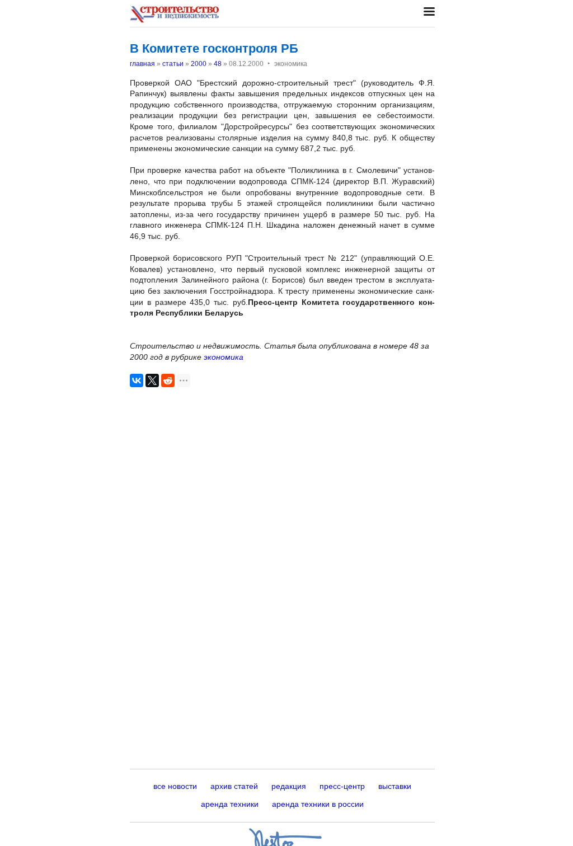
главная (142, 64)
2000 (198, 64)
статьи (173, 64)
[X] (152, 380)
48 (218, 64)
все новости (175, 786)
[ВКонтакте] (136, 380)
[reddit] (168, 380)
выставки (394, 786)
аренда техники (230, 804)
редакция (288, 786)
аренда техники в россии (318, 804)
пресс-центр (342, 786)
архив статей (234, 786)
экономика (223, 356)
